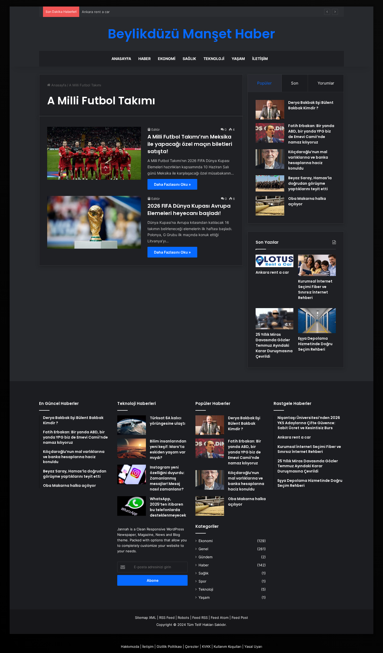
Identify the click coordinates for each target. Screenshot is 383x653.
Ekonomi (166, 58)
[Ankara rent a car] (274, 261)
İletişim (260, 58)
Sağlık (189, 58)
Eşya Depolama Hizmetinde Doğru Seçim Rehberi (315, 344)
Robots (183, 617)
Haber (144, 58)
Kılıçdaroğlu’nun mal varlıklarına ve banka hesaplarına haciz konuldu (308, 160)
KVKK (206, 646)
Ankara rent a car (272, 272)
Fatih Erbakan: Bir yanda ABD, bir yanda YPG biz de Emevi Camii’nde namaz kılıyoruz (311, 134)
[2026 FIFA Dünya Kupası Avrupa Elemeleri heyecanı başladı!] (94, 222)
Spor (202, 581)
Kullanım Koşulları (227, 646)
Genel (203, 549)
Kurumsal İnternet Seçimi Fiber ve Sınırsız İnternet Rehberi (315, 289)
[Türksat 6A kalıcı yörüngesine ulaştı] (131, 425)
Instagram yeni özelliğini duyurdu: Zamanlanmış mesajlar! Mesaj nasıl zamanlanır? (167, 478)
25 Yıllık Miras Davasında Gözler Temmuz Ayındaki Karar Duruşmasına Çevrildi (274, 345)
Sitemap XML (145, 617)
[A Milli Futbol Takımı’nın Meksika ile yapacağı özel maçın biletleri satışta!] (94, 153)
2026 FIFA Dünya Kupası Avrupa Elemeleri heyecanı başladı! (189, 209)
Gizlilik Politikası (169, 646)
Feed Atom (219, 617)
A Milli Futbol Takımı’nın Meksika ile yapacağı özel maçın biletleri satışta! (189, 144)
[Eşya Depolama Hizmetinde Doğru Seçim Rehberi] (317, 320)
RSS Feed (167, 617)
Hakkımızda (130, 646)
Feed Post (240, 617)
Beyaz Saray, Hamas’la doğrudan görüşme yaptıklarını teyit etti (310, 183)
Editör (155, 129)
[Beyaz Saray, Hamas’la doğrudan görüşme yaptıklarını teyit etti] (270, 183)
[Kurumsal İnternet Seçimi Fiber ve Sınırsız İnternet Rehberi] (317, 265)
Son (294, 83)
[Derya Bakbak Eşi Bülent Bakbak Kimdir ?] (270, 109)
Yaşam (238, 58)
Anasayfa (121, 58)
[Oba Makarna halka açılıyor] (270, 205)
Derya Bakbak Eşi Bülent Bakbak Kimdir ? (310, 105)
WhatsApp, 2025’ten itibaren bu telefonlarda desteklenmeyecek (168, 507)
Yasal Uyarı (253, 646)
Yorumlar (326, 83)
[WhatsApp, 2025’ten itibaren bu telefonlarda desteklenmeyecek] (131, 506)
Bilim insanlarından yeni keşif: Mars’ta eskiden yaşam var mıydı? (168, 449)
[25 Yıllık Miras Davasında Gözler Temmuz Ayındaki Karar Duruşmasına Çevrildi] (274, 319)
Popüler (264, 83)
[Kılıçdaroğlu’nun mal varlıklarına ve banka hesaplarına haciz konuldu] (270, 159)
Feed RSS (200, 617)
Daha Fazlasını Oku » (172, 184)
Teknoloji (213, 58)
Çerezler (192, 646)
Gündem (206, 557)
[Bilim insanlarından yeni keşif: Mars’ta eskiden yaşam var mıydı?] (131, 448)
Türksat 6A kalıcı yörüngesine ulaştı (167, 420)
